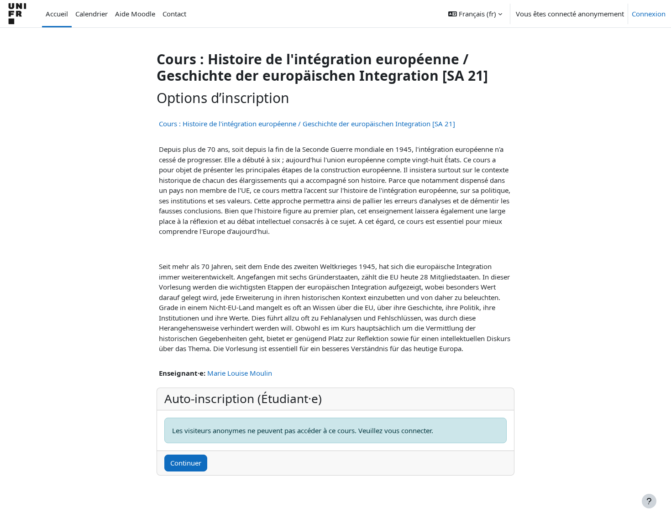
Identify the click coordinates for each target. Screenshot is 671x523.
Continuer (185, 462)
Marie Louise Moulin (239, 373)
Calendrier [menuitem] (91, 13)
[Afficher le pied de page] (649, 501)
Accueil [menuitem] (57, 13)
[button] (475, 13)
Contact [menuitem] (174, 13)
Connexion (649, 13)
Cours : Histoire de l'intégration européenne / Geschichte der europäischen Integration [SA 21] (307, 123)
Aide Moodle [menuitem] (135, 13)
